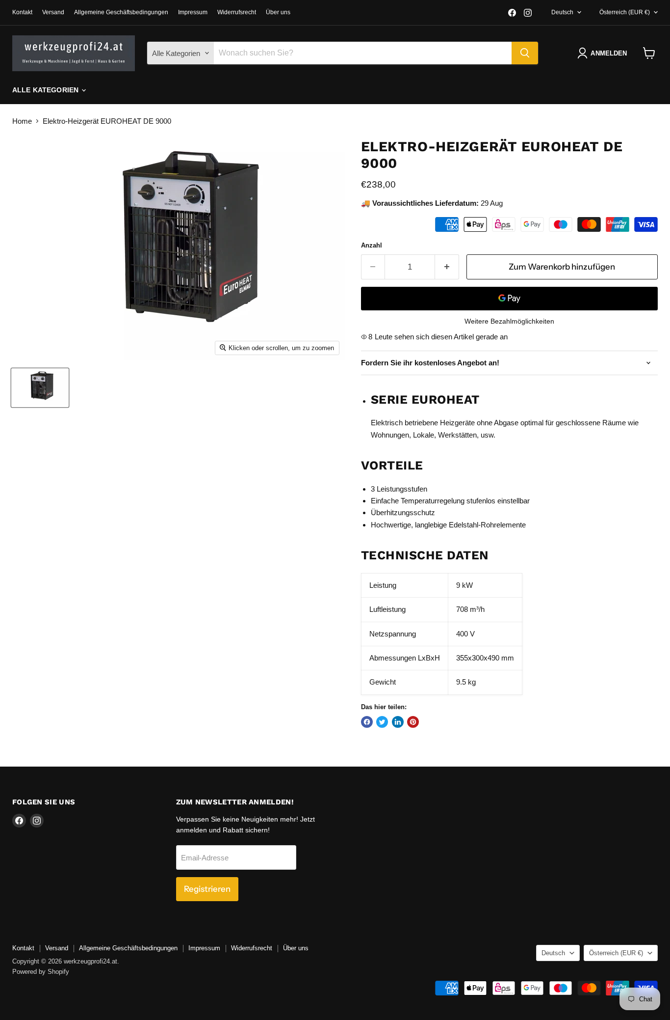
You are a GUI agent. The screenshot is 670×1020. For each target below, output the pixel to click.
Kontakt (22, 12)
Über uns (278, 12)
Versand (53, 12)
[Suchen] (525, 53)
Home (22, 121)
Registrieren (207, 889)
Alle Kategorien (46, 90)
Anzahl (371, 245)
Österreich (624, 12)
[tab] (509, 466)
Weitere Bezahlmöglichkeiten (509, 321)
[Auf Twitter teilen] (382, 722)
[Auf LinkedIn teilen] (398, 722)
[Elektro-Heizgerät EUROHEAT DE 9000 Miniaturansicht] (40, 387)
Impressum (192, 12)
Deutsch (562, 12)
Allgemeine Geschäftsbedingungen (121, 12)
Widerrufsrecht (236, 12)
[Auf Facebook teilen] (367, 722)
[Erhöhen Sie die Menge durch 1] (447, 266)
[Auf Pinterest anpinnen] (413, 722)
